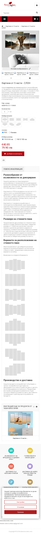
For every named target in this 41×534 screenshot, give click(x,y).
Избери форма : (7, 116)
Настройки (20, 502)
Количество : (6, 109)
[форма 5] (32, 120)
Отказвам (20, 507)
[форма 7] (11, 124)
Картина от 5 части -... (20, 438)
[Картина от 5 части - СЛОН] (8, 74)
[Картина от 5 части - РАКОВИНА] (20, 412)
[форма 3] (18, 120)
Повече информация (13, 169)
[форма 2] (11, 120)
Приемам (20, 512)
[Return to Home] (2, 26)
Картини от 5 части (12, 26)
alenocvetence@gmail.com (14, 523)
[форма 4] (25, 120)
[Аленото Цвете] (10, 6)
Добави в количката (14, 154)
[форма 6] (5, 124)
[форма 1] (5, 120)
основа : (5, 130)
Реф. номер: (6, 103)
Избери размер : (7, 137)
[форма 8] (18, 124)
